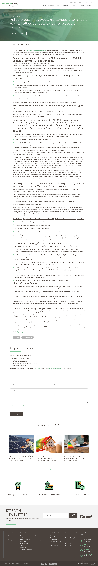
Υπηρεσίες (51, 6)
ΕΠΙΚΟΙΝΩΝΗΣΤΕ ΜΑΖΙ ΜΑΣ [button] (18, 33)
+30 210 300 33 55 (89, 2)
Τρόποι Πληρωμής (70, 538)
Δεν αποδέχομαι (78, 561)
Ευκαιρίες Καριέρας (10, 540)
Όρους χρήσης (27, 405)
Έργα (74, 6)
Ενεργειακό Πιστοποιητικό (24, 542)
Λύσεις (58, 6)
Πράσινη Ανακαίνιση (25, 539)
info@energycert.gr (76, 2)
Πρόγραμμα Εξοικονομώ (23, 536)
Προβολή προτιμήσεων (89, 561)
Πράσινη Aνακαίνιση (55, 541)
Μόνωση (37, 538)
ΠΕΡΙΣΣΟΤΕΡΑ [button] (49, 469)
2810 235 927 (87, 541)
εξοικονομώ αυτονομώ (27, 337)
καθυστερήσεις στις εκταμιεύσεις (37, 51)
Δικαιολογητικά (54, 539)
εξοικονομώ (16, 337)
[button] (21, 44)
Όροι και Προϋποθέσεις (69, 543)
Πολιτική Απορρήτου (71, 546)
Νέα (78, 6)
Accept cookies (68, 561)
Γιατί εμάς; (7, 538)
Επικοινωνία (90, 6)
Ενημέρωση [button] (66, 6)
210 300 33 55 (38, 368)
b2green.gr (19, 332)
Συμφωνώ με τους (22, 405)
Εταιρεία (83, 6)
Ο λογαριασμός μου (70, 536)
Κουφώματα (38, 536)
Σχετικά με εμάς (9, 536)
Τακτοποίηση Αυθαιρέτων (23, 546)
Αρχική (44, 6)
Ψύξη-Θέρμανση (39, 540)
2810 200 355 (87, 540)
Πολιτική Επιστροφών (71, 540)
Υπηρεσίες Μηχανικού (26, 549)
